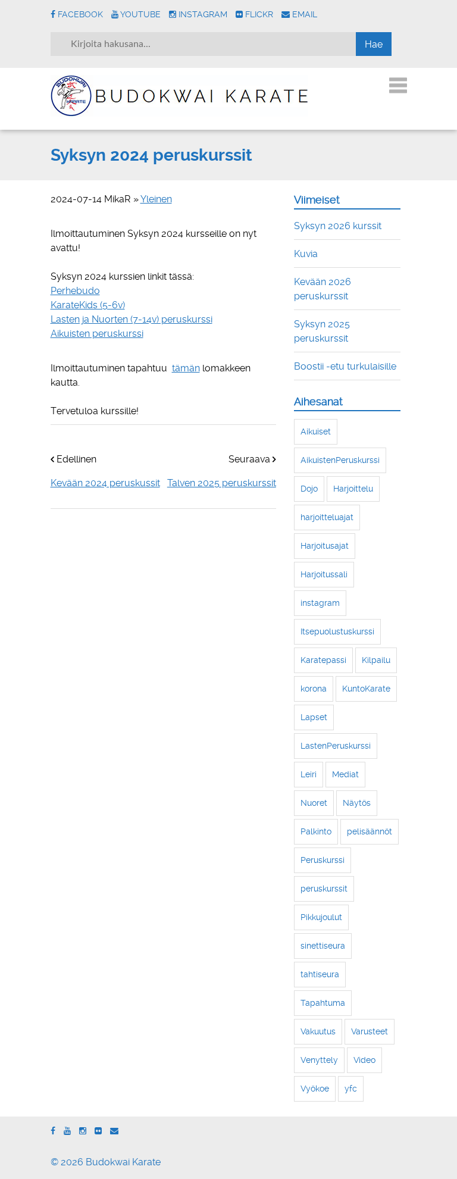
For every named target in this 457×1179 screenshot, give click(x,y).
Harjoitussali (324, 574)
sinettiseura (323, 945)
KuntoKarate (366, 688)
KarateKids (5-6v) (88, 305)
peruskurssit (324, 888)
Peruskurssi (323, 860)
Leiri (309, 774)
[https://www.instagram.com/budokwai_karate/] (82, 1131)
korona (314, 688)
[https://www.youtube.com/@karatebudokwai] (67, 1131)
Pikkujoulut (321, 917)
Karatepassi (323, 660)
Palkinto (316, 831)
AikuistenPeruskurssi (340, 460)
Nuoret (314, 803)
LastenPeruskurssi (336, 745)
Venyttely (319, 1060)
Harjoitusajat (325, 546)
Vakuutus (318, 1031)
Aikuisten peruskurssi (97, 333)
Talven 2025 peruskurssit (221, 483)
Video (364, 1060)
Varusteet (369, 1031)
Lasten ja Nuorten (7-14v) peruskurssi (131, 319)
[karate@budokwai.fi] (114, 1131)
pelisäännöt (369, 831)
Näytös (357, 803)
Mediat (345, 774)
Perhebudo (75, 290)
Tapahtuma (323, 1003)
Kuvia (306, 253)
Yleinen (156, 199)
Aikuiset (316, 431)
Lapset (314, 717)
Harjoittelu (353, 488)
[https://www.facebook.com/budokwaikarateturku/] (53, 1131)
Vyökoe (315, 1088)
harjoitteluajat (327, 517)
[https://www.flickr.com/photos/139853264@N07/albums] (98, 1131)
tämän (186, 368)
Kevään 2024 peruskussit (105, 483)
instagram (320, 603)
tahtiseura (320, 974)
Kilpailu (376, 660)
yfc (351, 1088)
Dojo (309, 488)
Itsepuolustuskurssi (337, 631)
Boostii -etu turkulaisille (345, 366)
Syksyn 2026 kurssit (337, 226)
